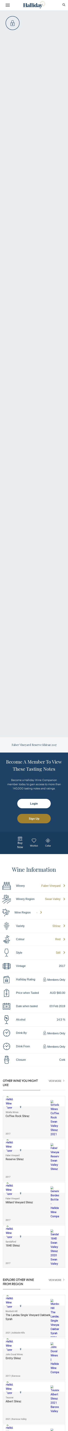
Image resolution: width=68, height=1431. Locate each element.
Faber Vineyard (51, 885)
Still (58, 952)
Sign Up (34, 818)
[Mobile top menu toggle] (8, 6)
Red (58, 939)
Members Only (56, 979)
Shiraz (56, 925)
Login (34, 803)
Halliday (34, 4)
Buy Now (20, 845)
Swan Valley (53, 899)
